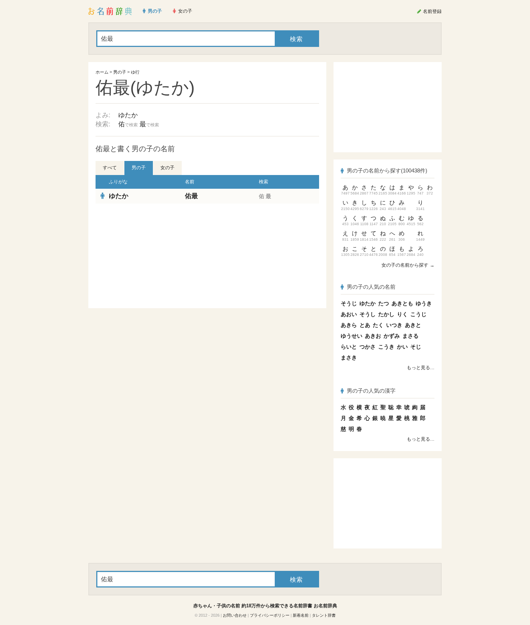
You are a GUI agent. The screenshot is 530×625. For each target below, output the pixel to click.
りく (402, 314)
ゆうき (424, 303)
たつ (383, 303)
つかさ (367, 347)
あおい (349, 314)
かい (402, 347)
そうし (367, 314)
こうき (386, 347)
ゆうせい (351, 336)
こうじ (418, 314)
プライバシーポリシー (270, 615)
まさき (349, 357)
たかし (386, 314)
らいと (349, 347)
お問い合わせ (235, 615)
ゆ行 (135, 72)
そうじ (349, 303)
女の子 (167, 167)
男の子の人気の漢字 (371, 391)
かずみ (392, 336)
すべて (110, 167)
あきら (349, 325)
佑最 (191, 196)
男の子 (119, 72)
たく (378, 325)
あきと (413, 325)
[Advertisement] (150, 256)
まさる (410, 336)
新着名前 (301, 615)
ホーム (102, 72)
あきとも (402, 303)
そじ (415, 347)
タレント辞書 (324, 615)
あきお (373, 336)
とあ (364, 325)
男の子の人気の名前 (371, 287)
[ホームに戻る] (110, 11)
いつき (394, 325)
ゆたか (128, 115)
